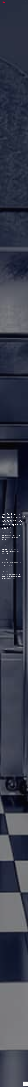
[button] (25, 1)
